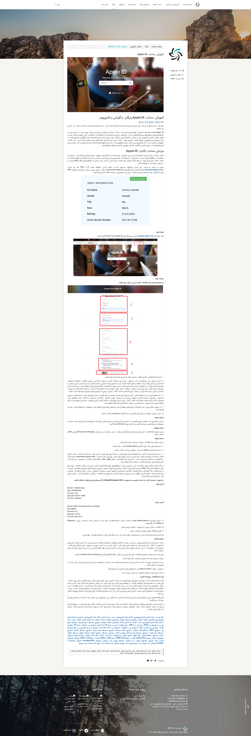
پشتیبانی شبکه (144, 4)
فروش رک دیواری (126, 643)
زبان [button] (57, 4)
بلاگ (113, 4)
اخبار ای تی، (159, 617)
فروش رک (152, 643)
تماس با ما (105, 4)
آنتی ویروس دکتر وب (172, 4)
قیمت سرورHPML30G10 (125, 638)
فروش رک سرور (141, 643)
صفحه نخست (186, 4)
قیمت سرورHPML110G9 (89, 638)
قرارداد (121, 619)
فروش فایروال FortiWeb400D (95, 640)
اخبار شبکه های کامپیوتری (144, 617)
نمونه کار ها (131, 4)
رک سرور (100, 643)
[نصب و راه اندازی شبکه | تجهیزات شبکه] (185, 728)
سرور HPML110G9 (107, 638)
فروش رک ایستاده (111, 643)
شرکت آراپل (137, 696)
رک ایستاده (91, 643)
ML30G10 (143, 638)
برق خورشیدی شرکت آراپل (132, 698)
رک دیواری (82, 643)
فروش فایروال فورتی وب (119, 640)
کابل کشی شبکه (92, 635)
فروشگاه (121, 4)
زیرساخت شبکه (106, 635)
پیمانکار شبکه (79, 635)
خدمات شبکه (157, 4)
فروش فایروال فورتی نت (142, 640)
